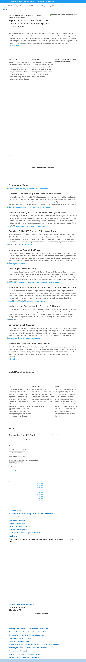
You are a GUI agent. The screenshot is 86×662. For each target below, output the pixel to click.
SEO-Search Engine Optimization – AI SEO (20, 6)
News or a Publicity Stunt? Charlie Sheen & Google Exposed (37, 212)
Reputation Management (17, 523)
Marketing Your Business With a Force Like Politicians (34, 306)
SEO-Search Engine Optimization (20, 526)
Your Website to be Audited (18, 450)
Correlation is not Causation (22, 324)
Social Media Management (18, 529)
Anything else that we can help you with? (23, 460)
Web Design (13, 536)
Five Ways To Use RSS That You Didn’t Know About (33, 231)
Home (4, 6)
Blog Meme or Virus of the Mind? (24, 249)
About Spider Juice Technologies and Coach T (16, 10)
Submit (13, 470)
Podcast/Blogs (41, 6)
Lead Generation (14, 517)
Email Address (14, 456)
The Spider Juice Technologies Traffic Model (25, 533)
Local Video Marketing (17, 520)
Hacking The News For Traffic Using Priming (29, 343)
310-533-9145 (14, 1)
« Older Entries (14, 359)
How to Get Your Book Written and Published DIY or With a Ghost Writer (43, 287)
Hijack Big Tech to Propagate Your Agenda (24, 657)
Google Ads (51, 6)
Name (11, 446)
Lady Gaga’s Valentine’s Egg (22, 268)
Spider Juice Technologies (21, 604)
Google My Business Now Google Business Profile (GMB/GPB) (31, 514)
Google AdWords (15, 510)
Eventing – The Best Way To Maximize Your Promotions (35, 193)
